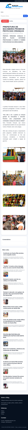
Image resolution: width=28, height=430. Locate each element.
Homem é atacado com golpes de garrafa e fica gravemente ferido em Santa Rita (13, 293)
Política (2, 410)
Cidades (3, 412)
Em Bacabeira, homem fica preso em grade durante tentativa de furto (13, 378)
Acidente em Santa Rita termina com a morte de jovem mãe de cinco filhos (13, 363)
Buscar (25, 15)
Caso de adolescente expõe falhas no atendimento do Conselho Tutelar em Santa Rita (14, 321)
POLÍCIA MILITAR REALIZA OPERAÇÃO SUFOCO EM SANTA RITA (13, 336)
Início (2, 12)
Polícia (2, 414)
